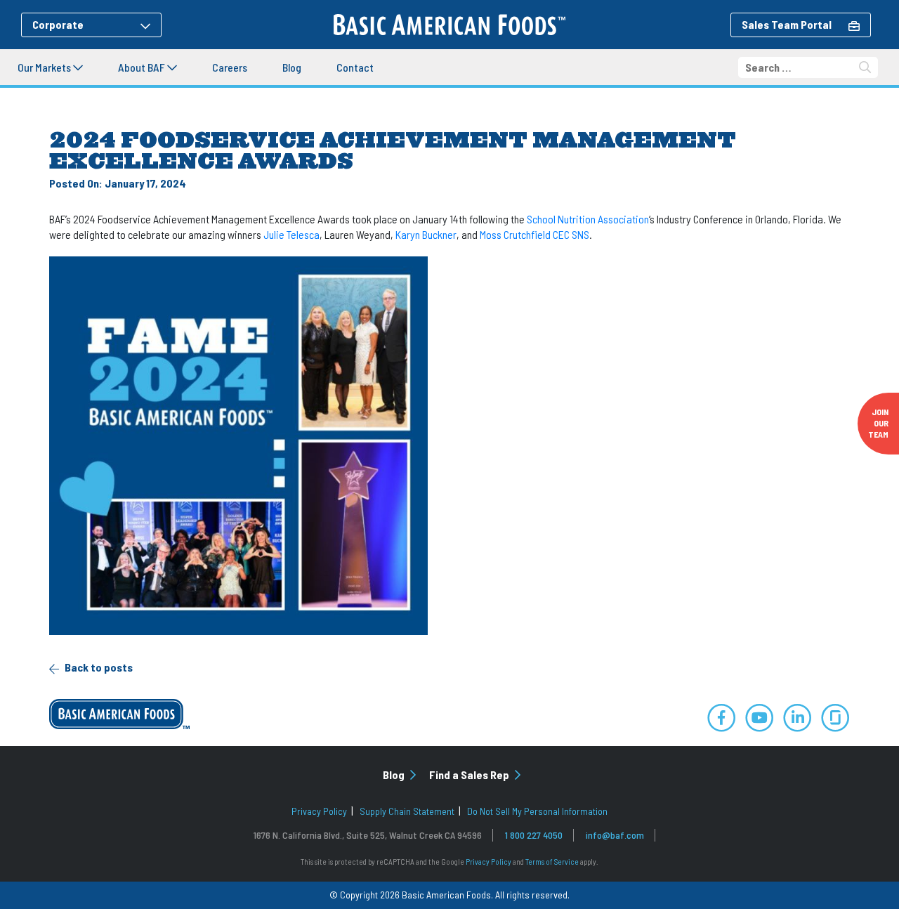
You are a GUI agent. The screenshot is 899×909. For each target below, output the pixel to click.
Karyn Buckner (426, 234)
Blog (291, 67)
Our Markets (45, 67)
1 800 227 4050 (534, 835)
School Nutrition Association (588, 218)
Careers (229, 67)
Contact (355, 67)
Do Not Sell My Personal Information (537, 811)
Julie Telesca (291, 234)
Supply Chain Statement (407, 811)
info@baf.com (615, 835)
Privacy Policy (319, 811)
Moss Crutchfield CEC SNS (534, 234)
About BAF (142, 67)
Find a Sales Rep (470, 774)
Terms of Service (552, 861)
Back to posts (98, 667)
